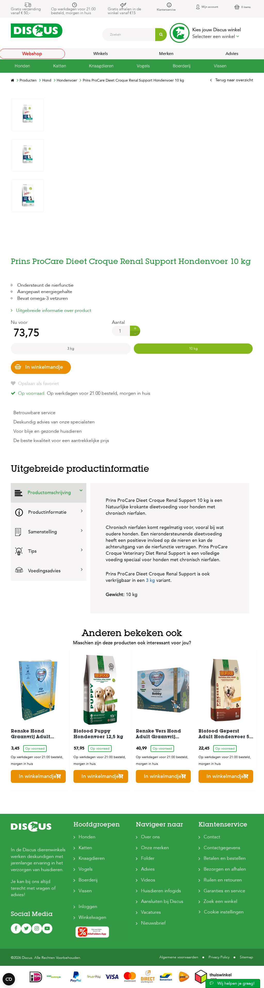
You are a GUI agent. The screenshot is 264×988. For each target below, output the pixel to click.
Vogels (86, 869)
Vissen (85, 891)
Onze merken (155, 848)
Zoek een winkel (220, 901)
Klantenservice (166, 10)
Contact (212, 837)
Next (27, 102)
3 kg (70, 348)
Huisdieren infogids (161, 891)
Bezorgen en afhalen (225, 869)
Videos (148, 880)
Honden (87, 837)
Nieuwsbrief (153, 923)
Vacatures (151, 912)
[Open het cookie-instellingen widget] (9, 979)
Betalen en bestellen (225, 858)
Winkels (100, 54)
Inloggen (88, 906)
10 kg (193, 348)
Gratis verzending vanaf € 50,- (26, 10)
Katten (85, 848)
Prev (27, 255)
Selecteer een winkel (214, 36)
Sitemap (246, 957)
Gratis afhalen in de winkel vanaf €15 (124, 10)
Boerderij (88, 880)
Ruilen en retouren (223, 880)
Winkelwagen (92, 917)
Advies (148, 869)
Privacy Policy (219, 957)
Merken (166, 54)
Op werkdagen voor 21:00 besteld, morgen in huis (73, 10)
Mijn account (210, 7)
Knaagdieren (92, 858)
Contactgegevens (222, 848)
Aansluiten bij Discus (162, 901)
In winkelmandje (44, 367)
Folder (147, 858)
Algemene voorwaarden (178, 957)
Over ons (150, 837)
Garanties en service (224, 891)
